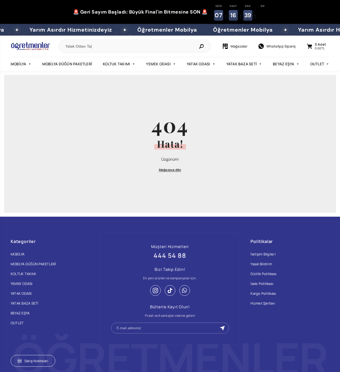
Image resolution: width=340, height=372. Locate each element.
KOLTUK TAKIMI (116, 63)
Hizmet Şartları (262, 303)
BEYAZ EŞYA (283, 63)
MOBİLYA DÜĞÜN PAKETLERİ (67, 63)
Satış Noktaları (36, 360)
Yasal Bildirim (261, 264)
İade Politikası (261, 283)
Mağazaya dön (170, 170)
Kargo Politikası (263, 293)
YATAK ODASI (198, 63)
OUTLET (317, 63)
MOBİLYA (18, 63)
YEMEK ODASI (158, 63)
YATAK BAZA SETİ (241, 63)
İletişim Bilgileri (262, 254)
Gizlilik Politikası (263, 273)
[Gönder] (222, 328)
